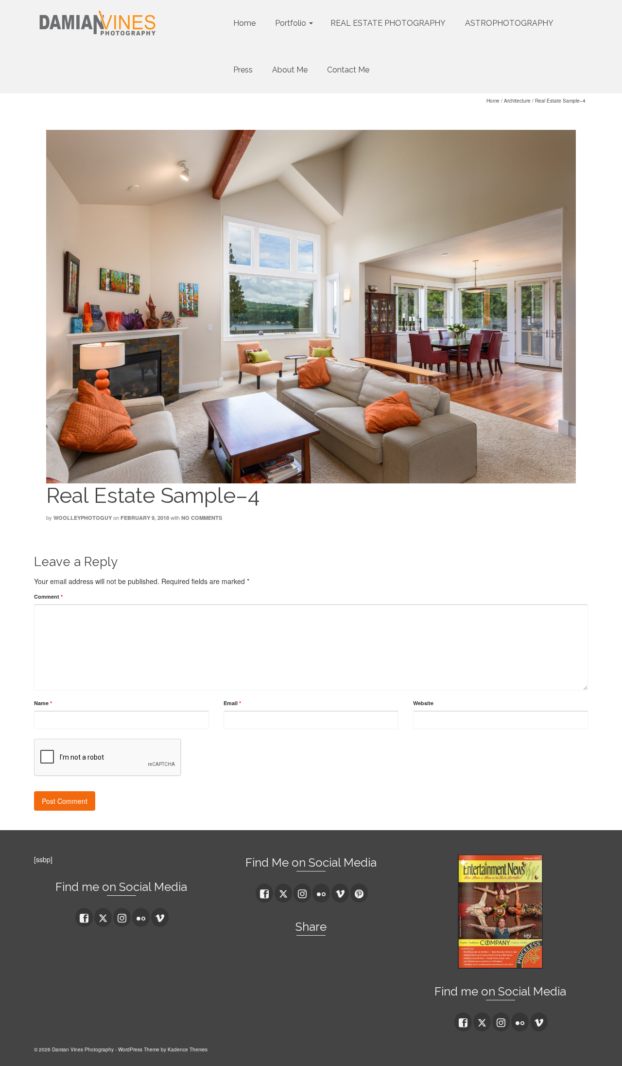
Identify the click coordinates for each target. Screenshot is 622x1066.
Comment (48, 596)
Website (423, 703)
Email (232, 703)
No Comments (201, 517)
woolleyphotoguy (82, 517)
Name (43, 703)
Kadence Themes (187, 1049)
